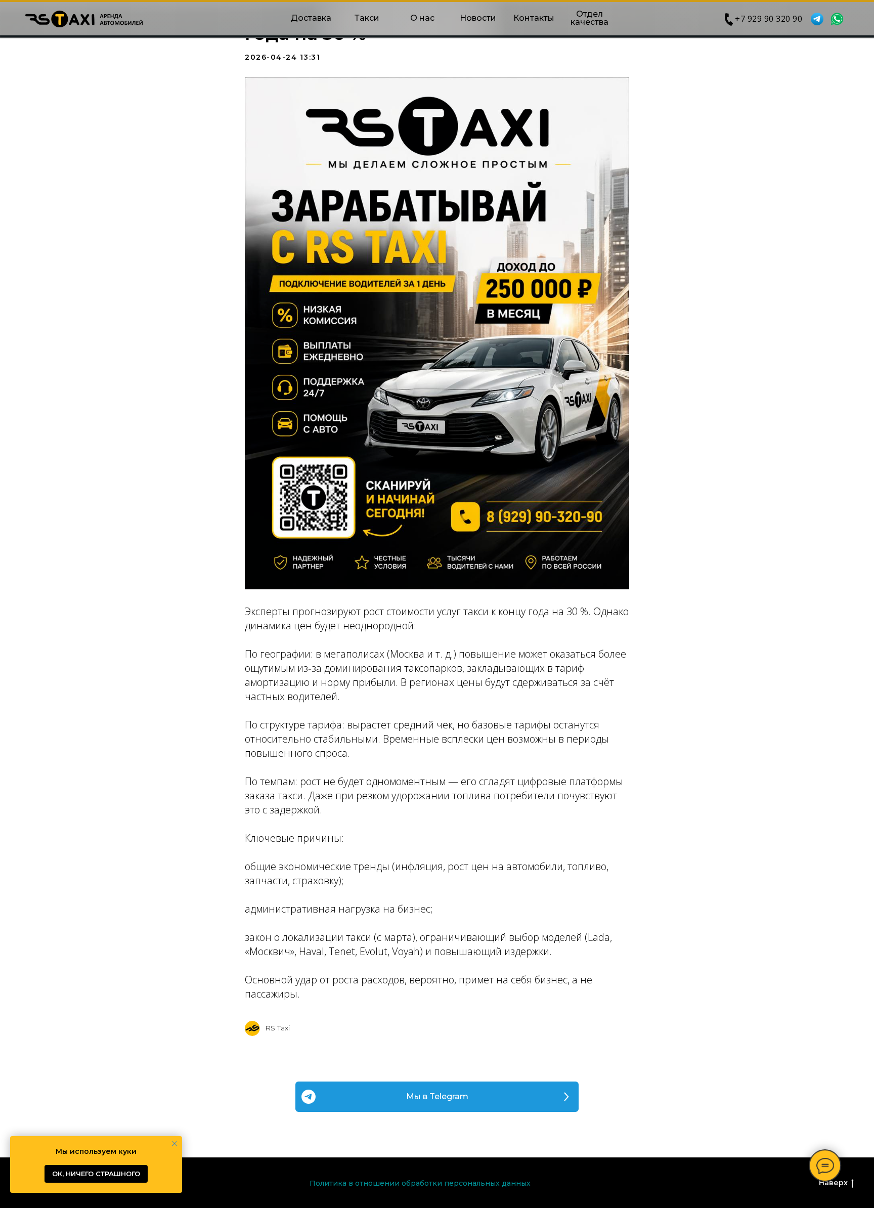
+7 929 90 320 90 (768, 18)
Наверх (833, 1182)
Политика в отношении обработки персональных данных (420, 1183)
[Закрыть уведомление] (174, 1144)
